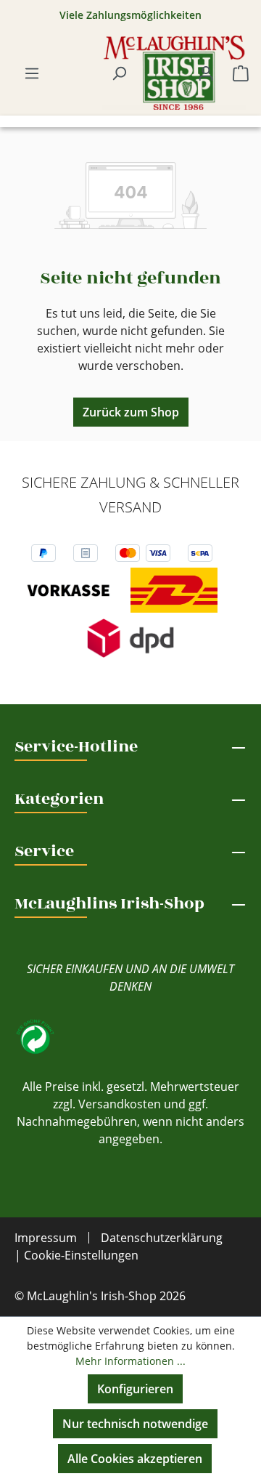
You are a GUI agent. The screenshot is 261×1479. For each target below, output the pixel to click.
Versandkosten (119, 1104)
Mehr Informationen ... (130, 1361)
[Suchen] (119, 72)
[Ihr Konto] (205, 72)
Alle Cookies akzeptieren (134, 1459)
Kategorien (59, 798)
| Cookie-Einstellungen (76, 1255)
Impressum (45, 1238)
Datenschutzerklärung (162, 1238)
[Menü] (31, 72)
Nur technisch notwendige (135, 1424)
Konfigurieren (135, 1389)
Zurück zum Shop (131, 412)
